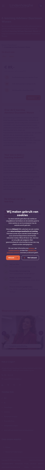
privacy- (32, 248)
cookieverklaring (14, 250)
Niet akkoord (32, 258)
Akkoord (11, 258)
